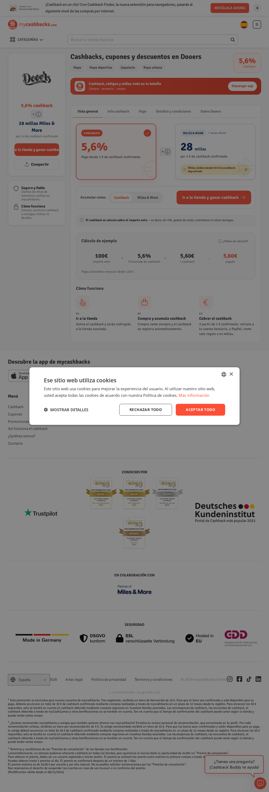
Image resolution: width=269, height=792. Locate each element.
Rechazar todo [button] (146, 409)
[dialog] (134, 396)
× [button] (231, 374)
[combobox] (223, 374)
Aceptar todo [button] (200, 409)
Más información (194, 395)
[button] (66, 410)
